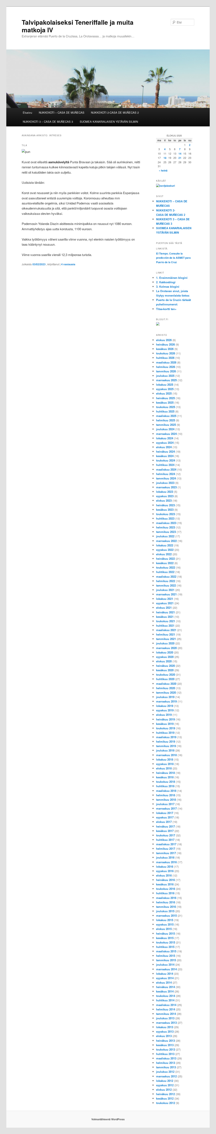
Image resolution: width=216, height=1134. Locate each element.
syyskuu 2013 (165, 1031)
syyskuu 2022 (165, 550)
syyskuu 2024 (165, 443)
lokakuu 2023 (164, 492)
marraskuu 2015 (166, 915)
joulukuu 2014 (165, 964)
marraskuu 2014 (166, 969)
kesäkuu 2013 (165, 1045)
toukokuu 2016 (165, 889)
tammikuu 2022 (166, 585)
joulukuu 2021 (165, 590)
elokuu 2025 (164, 393)
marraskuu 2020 (166, 648)
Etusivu (27, 112)
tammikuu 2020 (166, 692)
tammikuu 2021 (166, 639)
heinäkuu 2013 (165, 1041)
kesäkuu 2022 (165, 563)
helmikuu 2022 (165, 581)
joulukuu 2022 (165, 536)
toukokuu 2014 (165, 996)
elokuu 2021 (164, 608)
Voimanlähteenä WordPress (108, 1119)
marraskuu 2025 (166, 380)
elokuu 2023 (164, 500)
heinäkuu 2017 (165, 826)
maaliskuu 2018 (166, 791)
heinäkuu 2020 (165, 666)
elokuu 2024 (164, 447)
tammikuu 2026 (166, 371)
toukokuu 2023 (165, 514)
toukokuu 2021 (165, 621)
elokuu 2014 (164, 982)
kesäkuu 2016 (165, 884)
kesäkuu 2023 (165, 510)
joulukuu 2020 (165, 643)
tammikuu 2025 (166, 425)
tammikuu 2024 (166, 478)
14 (179, 153)
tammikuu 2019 (166, 746)
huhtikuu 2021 (165, 625)
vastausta (68, 264)
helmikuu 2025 (165, 420)
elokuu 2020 (164, 661)
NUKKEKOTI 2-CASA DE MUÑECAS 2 (115, 112)
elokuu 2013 (164, 1036)
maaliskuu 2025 (166, 416)
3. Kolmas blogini (167, 287)
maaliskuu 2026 (166, 362)
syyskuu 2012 (165, 1085)
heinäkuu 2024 (165, 451)
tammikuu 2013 (166, 1067)
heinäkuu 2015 (165, 933)
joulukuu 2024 (165, 429)
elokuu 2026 (164, 340)
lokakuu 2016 (164, 866)
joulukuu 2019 (165, 697)
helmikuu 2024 (165, 474)
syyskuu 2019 (165, 710)
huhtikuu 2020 (165, 679)
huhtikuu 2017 (165, 840)
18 (164, 158)
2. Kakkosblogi (166, 282)
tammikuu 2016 (166, 907)
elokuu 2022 (164, 554)
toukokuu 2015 (165, 942)
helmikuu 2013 (165, 1063)
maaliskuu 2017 (166, 844)
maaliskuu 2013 (166, 1058)
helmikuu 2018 (165, 795)
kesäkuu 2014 (165, 991)
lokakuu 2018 (164, 759)
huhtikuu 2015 (165, 947)
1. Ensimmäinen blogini (172, 278)
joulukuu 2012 (165, 1072)
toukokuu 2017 (165, 835)
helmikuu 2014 (165, 1009)
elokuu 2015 (164, 929)
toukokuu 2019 (165, 728)
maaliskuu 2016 (166, 898)
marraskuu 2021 (166, 594)
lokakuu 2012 (164, 1081)
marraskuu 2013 (166, 1023)
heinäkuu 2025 (165, 398)
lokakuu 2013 (164, 1027)
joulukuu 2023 (165, 483)
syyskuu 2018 (165, 764)
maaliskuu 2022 (166, 576)
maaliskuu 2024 (166, 469)
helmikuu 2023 (165, 527)
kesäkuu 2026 (165, 349)
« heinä (163, 170)
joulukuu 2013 (165, 1018)
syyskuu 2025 (165, 389)
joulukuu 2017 (165, 804)
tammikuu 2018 (166, 800)
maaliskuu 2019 (166, 737)
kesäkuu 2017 (165, 831)
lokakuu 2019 (164, 706)
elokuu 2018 (164, 768)
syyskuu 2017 (165, 817)
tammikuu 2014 (166, 1014)
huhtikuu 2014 (165, 1000)
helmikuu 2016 (165, 902)
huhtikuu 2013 (165, 1054)
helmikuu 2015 (165, 956)
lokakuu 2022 (164, 545)
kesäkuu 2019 (165, 724)
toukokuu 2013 (165, 1049)
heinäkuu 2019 (165, 719)
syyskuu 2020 (165, 657)
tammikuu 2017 (166, 853)
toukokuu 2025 (165, 407)
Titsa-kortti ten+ (166, 309)
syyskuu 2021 (165, 603)
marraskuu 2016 (166, 862)
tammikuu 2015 (166, 960)
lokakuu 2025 (164, 385)
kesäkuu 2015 (165, 938)
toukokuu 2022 (165, 567)
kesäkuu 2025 (165, 402)
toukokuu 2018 (165, 782)
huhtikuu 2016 (165, 893)
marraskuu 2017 (166, 808)
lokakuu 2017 (164, 813)
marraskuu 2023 (166, 487)
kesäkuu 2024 (165, 456)
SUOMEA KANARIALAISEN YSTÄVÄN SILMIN (109, 122)
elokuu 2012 (164, 1090)
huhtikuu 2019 (165, 733)
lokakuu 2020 (164, 652)
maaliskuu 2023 (166, 523)
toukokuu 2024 (165, 460)
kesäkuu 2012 (165, 1098)
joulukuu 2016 (165, 857)
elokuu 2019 (164, 715)
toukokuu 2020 (165, 675)
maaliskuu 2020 (166, 684)
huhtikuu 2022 (165, 572)
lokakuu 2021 (164, 599)
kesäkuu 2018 (165, 777)
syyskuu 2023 (165, 496)
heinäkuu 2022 (165, 559)
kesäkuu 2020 (165, 670)
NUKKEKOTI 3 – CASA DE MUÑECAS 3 (48, 122)
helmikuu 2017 (165, 849)
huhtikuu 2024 (165, 465)
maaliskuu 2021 (166, 630)
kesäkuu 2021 (165, 617)
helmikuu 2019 (165, 741)
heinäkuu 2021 (165, 612)
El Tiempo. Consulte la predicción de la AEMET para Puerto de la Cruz (173, 258)
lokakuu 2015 (164, 920)
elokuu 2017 (164, 822)
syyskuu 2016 (165, 871)
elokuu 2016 (164, 875)
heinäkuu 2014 (165, 987)
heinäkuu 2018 (165, 773)
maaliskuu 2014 (166, 1005)
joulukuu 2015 (165, 911)
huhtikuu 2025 (165, 411)
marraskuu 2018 (166, 755)
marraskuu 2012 (166, 1076)
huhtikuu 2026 (165, 358)
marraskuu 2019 (166, 701)
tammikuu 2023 (166, 532)
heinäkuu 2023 (165, 505)
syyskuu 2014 (165, 978)
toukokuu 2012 (165, 1103)
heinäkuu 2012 (165, 1094)
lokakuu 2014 (164, 974)
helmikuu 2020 (165, 688)
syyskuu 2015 (165, 924)
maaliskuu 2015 (166, 951)
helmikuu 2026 (165, 367)
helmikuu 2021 (165, 634)
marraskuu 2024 (166, 434)
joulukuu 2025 (165, 376)
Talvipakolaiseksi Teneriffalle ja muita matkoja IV (78, 26)
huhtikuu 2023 (165, 518)
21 (179, 158)
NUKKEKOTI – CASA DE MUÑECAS (61, 112)
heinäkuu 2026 (165, 344)
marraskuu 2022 (166, 541)
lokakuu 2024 (164, 438)
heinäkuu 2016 (165, 880)
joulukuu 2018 (165, 750)
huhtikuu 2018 (165, 786)
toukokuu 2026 (165, 353)
